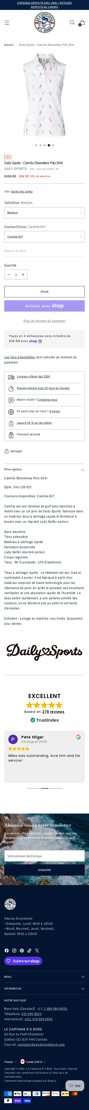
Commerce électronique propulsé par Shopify (30, 1080)
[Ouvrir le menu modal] (7, 22)
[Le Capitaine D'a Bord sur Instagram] (15, 951)
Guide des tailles (22, 191)
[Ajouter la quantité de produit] (23, 274)
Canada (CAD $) (34, 1061)
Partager (16, 451)
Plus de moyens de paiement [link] (44, 320)
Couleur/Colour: (25, 226)
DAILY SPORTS (15, 168)
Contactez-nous (47, 400)
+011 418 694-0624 (38, 1019)
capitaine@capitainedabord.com (41, 1044)
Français (8, 1061)
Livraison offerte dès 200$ (33, 376)
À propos (54, 411)
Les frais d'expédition (19, 357)
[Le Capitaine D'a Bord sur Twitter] (37, 951)
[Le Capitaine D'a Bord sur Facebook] (7, 951)
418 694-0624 (31, 1013)
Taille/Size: (18, 202)
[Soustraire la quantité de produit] (9, 274)
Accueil (8, 45)
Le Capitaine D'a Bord (39, 1068)
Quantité (10, 265)
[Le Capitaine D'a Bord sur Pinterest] (22, 951)
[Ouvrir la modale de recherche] (72, 22)
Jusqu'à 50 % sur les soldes (34, 423)
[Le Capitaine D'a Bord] (44, 22)
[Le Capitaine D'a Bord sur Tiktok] (30, 951)
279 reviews (53, 711)
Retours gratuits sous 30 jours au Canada (43, 388)
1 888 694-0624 (55, 1008)
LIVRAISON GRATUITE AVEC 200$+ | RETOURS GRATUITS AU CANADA (44, 5)
